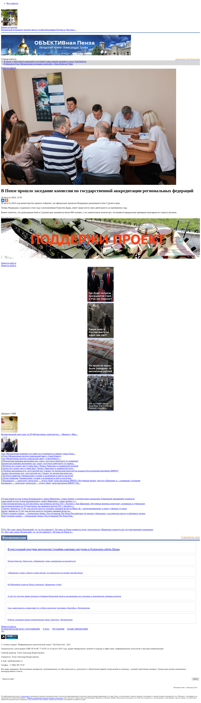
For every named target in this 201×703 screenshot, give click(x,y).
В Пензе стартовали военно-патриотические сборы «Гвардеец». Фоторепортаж (40, 620)
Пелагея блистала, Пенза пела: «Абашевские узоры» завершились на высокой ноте (42, 561)
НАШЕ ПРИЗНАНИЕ (77, 629)
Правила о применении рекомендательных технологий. (45, 698)
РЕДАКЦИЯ (58, 629)
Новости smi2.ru (8, 67)
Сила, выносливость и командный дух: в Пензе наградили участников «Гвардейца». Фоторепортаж (49, 608)
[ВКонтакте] (2, 200)
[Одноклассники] (6, 200)
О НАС (46, 629)
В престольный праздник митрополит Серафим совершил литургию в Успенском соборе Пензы (64, 549)
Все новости (12, 3)
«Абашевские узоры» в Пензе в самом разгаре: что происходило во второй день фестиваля (45, 573)
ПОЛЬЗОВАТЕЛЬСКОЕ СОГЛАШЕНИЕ (20, 629)
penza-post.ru (25, 696)
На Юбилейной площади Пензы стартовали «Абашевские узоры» (35, 585)
